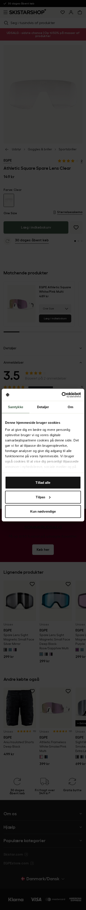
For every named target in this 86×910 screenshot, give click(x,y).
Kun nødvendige (43, 511)
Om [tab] (70, 407)
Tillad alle (43, 482)
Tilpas (40, 497)
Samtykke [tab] (15, 407)
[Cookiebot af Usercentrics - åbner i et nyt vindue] (62, 395)
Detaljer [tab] (43, 407)
